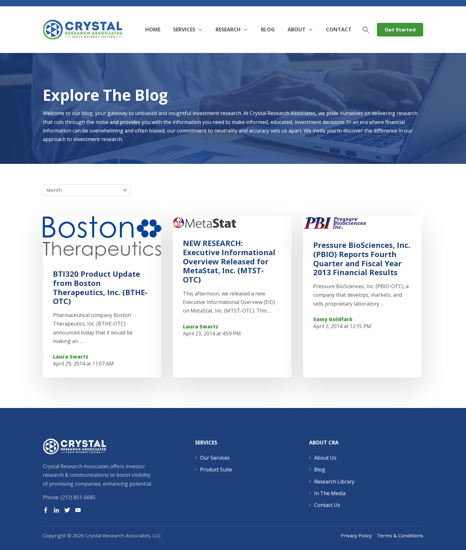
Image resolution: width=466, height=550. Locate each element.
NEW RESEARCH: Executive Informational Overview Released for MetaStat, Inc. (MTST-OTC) (229, 261)
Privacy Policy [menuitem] (356, 535)
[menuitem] (215, 457)
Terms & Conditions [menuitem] (400, 535)
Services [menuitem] (206, 442)
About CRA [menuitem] (324, 442)
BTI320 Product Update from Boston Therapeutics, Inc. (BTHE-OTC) (100, 287)
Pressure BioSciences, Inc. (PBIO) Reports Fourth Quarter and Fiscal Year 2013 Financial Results (361, 258)
